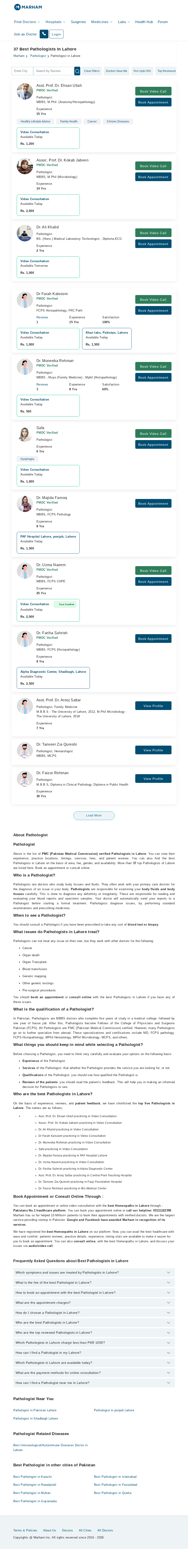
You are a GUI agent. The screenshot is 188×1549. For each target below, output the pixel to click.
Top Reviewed (167, 71)
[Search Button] (77, 71)
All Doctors (105, 1530)
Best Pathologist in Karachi (32, 1476)
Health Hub (144, 22)
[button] (44, 34)
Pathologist (38, 56)
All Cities (85, 1530)
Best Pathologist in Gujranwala (35, 1501)
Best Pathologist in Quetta (112, 1493)
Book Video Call (153, 91)
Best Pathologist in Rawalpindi (34, 1484)
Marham (19, 56)
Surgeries (78, 22)
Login (56, 34)
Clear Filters (92, 71)
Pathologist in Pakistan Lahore (35, 1410)
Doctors (67, 1530)
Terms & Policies (25, 1530)
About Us (49, 1530)
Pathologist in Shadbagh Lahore (35, 1418)
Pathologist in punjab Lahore (114, 1410)
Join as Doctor (25, 34)
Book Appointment (153, 102)
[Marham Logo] (28, 8)
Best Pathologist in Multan (32, 1493)
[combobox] (22, 71)
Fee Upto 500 (142, 71)
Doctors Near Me (116, 71)
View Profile (153, 706)
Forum (163, 22)
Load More (94, 815)
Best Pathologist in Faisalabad (115, 1484)
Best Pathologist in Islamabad (115, 1476)
